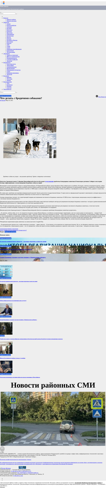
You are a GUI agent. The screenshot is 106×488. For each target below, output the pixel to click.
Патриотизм (10, 35)
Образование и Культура (13, 70)
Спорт (8, 47)
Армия (8, 24)
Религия (9, 43)
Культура (9, 31)
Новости (5, 18)
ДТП (8, 83)
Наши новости (4, 6)
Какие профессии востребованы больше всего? (13, 230)
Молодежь (10, 33)
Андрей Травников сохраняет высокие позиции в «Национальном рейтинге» (23, 257)
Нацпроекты (6, 62)
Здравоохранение (11, 67)
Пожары (9, 86)
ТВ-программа (11, 52)
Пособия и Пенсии (12, 40)
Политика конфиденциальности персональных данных (15, 459)
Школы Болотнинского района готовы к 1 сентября (12, 358)
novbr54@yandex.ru (32, 472)
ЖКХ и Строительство (13, 56)
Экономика (6, 53)
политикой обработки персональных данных (88, 482)
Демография (10, 65)
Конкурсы (9, 30)
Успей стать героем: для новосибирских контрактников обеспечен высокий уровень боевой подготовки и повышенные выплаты (31, 339)
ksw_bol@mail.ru (22, 472)
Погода (9, 37)
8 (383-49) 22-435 (16, 471)
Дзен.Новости (7, 89)
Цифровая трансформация (14, 49)
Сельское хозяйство (12, 59)
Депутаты (9, 79)
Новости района (11, 19)
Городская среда (11, 64)
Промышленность (12, 58)
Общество (6, 22)
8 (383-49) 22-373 (26, 471)
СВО (8, 44)
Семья (8, 46)
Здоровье (9, 27)
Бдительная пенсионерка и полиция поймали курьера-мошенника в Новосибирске (20, 377)
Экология (9, 61)
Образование (10, 34)
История (9, 28)
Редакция (2, 100)
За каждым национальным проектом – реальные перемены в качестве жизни (23, 241)
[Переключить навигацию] (0, 12)
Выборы (9, 77)
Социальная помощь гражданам (9, 229)
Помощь (9, 38)
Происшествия (7, 82)
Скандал (9, 87)
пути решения (49, 181)
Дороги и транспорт (12, 55)
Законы (9, 80)
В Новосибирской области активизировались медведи (16, 249)
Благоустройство (11, 25)
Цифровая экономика (13, 73)
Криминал (10, 85)
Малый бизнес (11, 68)
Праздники (10, 41)
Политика (6, 76)
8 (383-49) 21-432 (18, 475)
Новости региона (11, 21)
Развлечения (10, 50)
